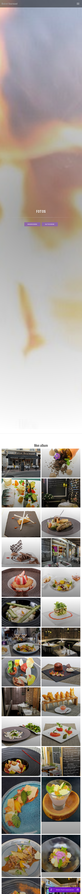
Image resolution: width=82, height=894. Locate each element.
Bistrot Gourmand (9, 3)
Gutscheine (49, 224)
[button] (78, 3)
